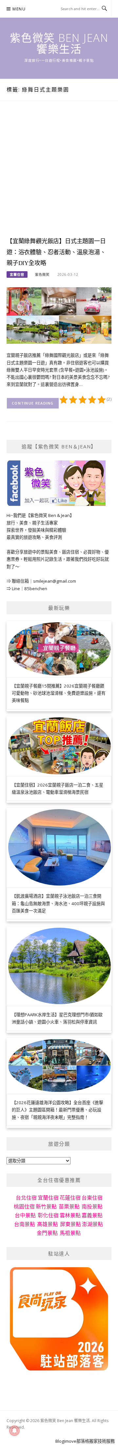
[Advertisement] (59, 175)
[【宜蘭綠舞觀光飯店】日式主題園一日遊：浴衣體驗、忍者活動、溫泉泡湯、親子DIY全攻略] (59, 315)
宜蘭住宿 (17, 274)
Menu (19, 9)
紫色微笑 (42, 274)
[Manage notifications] (14, 1430)
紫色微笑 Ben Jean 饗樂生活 (59, 43)
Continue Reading (33, 403)
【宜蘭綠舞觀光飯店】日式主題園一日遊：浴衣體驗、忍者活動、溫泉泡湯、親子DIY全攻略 (56, 252)
